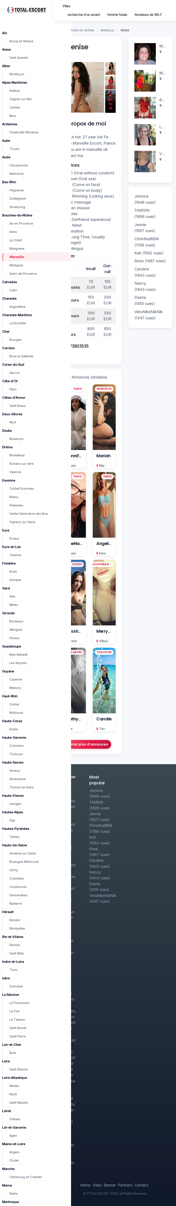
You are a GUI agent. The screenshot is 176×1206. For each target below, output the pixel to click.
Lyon (166, 78)
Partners (125, 1185)
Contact (141, 1185)
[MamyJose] (145, 53)
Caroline (141, 269)
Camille (104, 719)
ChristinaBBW (146, 239)
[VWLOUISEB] (145, 161)
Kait (137, 253)
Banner (110, 1185)
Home (85, 1185)
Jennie (140, 224)
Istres (73, 641)
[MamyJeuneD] (145, 80)
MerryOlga (106, 631)
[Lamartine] (145, 134)
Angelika (105, 543)
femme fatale (117, 15)
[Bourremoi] (145, 107)
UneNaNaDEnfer (82, 543)
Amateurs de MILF (148, 15)
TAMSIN (141, 210)
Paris (72, 465)
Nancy (140, 283)
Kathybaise (78, 719)
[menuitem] (66, 6)
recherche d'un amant (84, 15)
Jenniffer (75, 456)
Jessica (141, 196)
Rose (139, 261)
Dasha (140, 297)
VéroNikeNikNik (148, 311)
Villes (66, 6)
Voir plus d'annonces (89, 744)
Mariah (103, 456)
